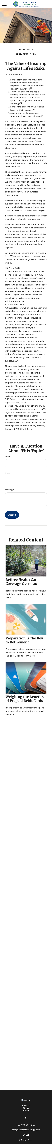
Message (9, 489)
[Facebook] (26, 1117)
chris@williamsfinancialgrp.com (26, 1129)
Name (8, 456)
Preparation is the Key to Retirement (24, 640)
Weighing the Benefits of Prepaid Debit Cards (25, 699)
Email (7, 472)
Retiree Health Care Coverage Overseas (22, 582)
